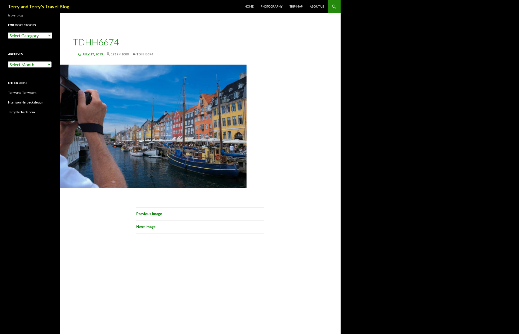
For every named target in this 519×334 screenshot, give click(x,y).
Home (249, 6)
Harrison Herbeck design (25, 102)
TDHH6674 (145, 54)
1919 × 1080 (120, 54)
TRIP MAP (296, 6)
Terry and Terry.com (22, 93)
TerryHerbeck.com (21, 112)
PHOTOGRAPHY (271, 6)
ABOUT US (317, 6)
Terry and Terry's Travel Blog (38, 6)
